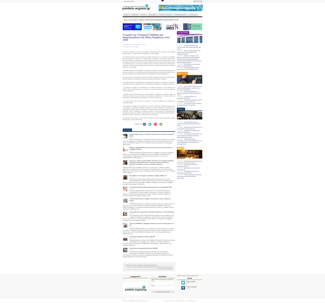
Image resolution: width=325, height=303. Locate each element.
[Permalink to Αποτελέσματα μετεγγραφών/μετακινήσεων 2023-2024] (125, 250)
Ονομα (153, 285)
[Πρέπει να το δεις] (189, 79)
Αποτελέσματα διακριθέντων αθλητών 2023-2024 (142, 236)
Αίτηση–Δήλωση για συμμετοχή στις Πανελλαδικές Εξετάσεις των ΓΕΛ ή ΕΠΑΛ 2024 (151, 212)
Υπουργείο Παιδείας (133, 19)
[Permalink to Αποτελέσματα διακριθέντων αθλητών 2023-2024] (125, 238)
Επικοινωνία (193, 14)
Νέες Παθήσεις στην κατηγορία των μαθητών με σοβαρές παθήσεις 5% (148, 175)
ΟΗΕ (131, 46)
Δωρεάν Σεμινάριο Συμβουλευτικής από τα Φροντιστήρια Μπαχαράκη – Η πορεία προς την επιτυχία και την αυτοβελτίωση (189, 88)
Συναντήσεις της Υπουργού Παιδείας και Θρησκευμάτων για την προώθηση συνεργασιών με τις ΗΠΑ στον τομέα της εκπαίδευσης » (149, 267)
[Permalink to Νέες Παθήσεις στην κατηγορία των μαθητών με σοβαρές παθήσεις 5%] (125, 177)
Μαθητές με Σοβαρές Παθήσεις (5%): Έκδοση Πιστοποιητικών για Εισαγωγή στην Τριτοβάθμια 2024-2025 (189, 52)
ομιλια (133, 46)
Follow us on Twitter (190, 281)
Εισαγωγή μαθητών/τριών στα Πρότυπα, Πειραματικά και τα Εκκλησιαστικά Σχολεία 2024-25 (189, 47)
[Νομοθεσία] (189, 154)
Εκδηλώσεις (152, 14)
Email (152, 281)
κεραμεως (127, 46)
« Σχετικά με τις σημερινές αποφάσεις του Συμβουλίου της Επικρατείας (141, 265)
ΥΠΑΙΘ (136, 46)
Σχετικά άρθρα (127, 130)
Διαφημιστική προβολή (129, 1)
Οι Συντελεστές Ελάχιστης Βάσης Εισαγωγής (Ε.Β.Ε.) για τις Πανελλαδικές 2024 (150, 187)
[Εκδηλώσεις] (189, 115)
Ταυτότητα (135, 14)
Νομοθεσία (180, 148)
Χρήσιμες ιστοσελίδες (165, 14)
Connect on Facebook (191, 286)
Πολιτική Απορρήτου (191, 300)
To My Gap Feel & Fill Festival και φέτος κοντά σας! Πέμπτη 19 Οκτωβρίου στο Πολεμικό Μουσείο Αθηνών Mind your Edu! (189, 135)
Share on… (138, 124)
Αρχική (126, 14)
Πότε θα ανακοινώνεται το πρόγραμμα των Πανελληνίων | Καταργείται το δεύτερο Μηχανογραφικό (189, 176)
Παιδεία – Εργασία (135, 300)
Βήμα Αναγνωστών (180, 14)
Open (162, 1)
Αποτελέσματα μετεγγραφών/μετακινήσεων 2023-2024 (143, 248)
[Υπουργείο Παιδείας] (189, 39)
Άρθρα (143, 14)
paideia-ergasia (128, 44)
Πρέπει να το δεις (182, 73)
